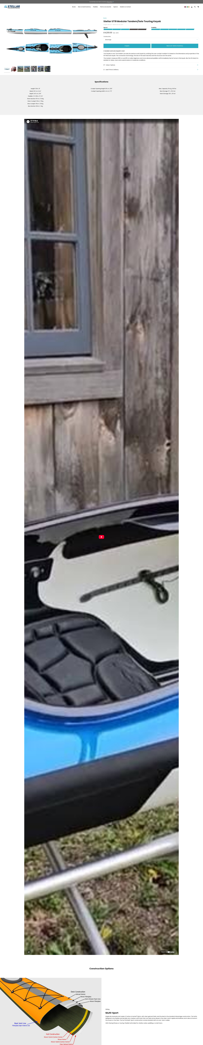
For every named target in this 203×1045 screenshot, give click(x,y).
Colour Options (110, 65)
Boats (105, 18)
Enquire (127, 46)
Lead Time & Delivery (112, 69)
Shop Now (109, 1)
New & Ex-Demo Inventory (175, 46)
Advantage (108, 39)
